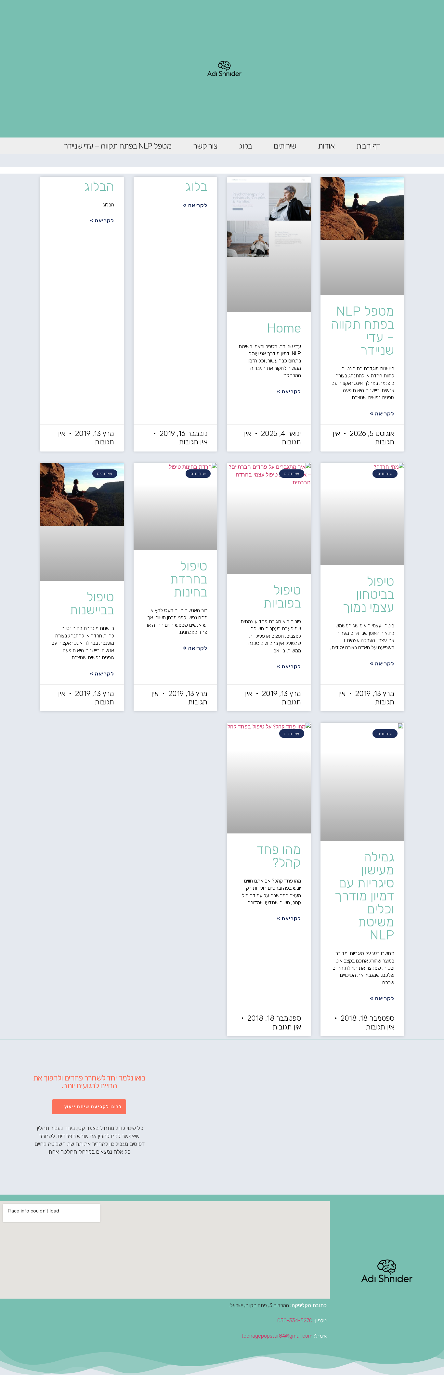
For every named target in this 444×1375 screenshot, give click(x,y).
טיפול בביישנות (92, 603)
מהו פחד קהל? (278, 856)
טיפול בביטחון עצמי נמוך (368, 594)
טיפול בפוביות (282, 597)
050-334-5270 (294, 1320)
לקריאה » (382, 414)
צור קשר (205, 146)
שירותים (285, 146)
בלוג (245, 146)
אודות (326, 146)
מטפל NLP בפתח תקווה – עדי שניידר (117, 146)
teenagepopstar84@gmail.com (277, 1336)
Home (284, 328)
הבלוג (99, 186)
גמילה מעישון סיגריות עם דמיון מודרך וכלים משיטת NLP (364, 896)
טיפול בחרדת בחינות (188, 579)
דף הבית (368, 146)
